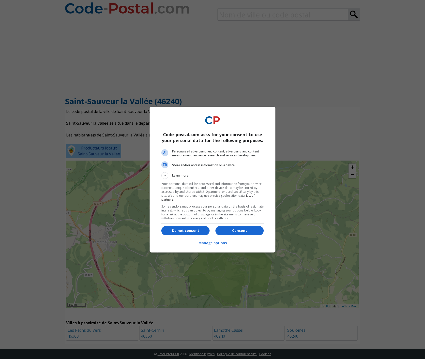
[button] (212, 175)
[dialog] (212, 180)
